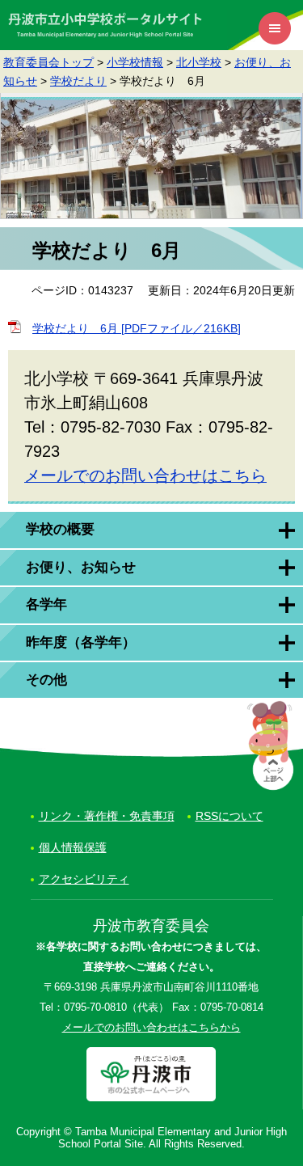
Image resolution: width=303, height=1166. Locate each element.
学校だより (78, 80)
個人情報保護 (73, 847)
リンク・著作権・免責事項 (107, 815)
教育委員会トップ (48, 62)
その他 (46, 679)
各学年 (46, 604)
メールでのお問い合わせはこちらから (151, 1027)
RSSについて (229, 815)
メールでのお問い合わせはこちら (145, 475)
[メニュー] (275, 28)
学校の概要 (60, 529)
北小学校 (198, 62)
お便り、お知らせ (81, 567)
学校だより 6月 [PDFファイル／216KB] (136, 328)
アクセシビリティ (84, 878)
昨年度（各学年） (81, 642)
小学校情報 (135, 62)
